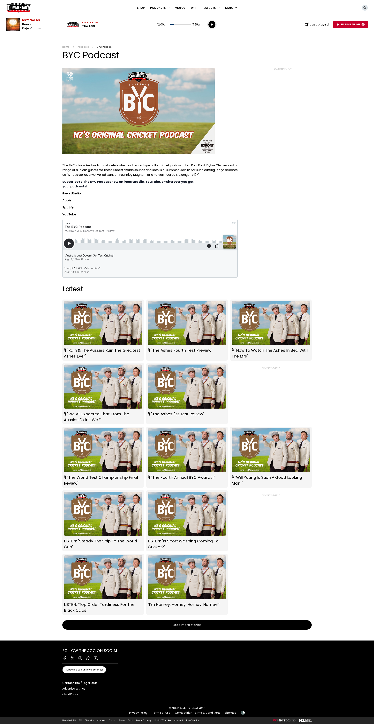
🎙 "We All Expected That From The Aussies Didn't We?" (103, 393)
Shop (141, 8)
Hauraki (101, 720)
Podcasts (83, 46)
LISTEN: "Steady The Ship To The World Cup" (103, 520)
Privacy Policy (138, 713)
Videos (180, 8)
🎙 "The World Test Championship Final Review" (103, 457)
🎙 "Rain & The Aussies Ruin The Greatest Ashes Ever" (103, 330)
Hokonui (178, 720)
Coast (112, 720)
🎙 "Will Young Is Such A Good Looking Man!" (271, 457)
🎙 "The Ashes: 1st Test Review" (187, 393)
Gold (130, 720)
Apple (66, 200)
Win (193, 8)
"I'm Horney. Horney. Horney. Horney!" (187, 584)
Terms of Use (161, 713)
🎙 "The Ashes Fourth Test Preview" (187, 330)
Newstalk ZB (69, 720)
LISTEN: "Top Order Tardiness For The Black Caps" (103, 584)
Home (65, 46)
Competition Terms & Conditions (197, 713)
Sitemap (230, 713)
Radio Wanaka (162, 720)
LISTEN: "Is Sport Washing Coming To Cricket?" (187, 520)
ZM (80, 720)
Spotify (68, 207)
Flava (122, 720)
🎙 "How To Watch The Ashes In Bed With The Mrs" (271, 330)
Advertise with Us (73, 689)
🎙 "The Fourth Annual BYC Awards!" (187, 457)
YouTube (69, 214)
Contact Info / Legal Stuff (79, 683)
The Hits (89, 720)
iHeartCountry (143, 720)
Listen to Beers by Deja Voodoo (31, 24)
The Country (192, 720)
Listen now (82, 24)
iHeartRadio (71, 193)
